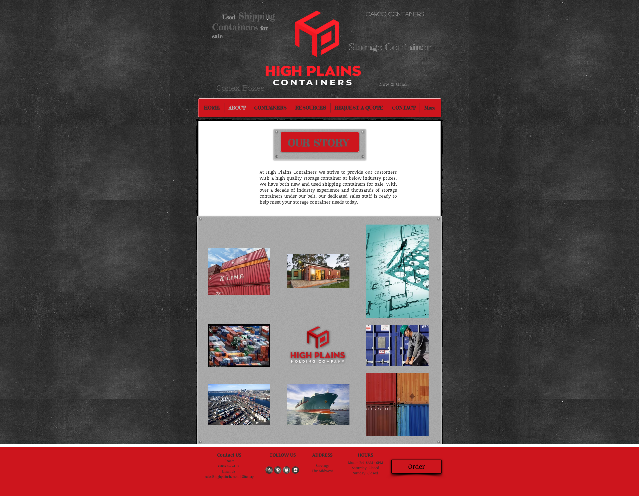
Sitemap (248, 476)
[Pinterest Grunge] (278, 470)
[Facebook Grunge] (269, 470)
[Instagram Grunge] (295, 470)
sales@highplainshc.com (222, 476)
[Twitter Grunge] (286, 470)
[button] (310, 108)
